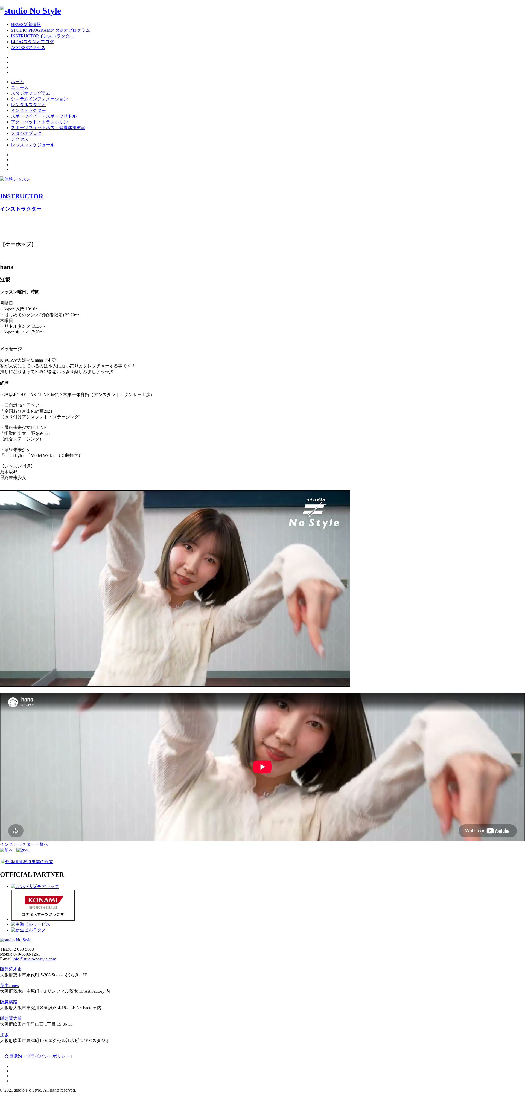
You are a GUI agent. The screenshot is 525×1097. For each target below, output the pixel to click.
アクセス (19, 139)
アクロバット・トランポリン (39, 122)
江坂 (4, 1034)
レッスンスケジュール (33, 145)
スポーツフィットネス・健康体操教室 (48, 127)
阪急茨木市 (11, 969)
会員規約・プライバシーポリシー (37, 1056)
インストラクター (28, 110)
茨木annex (9, 985)
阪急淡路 (9, 1002)
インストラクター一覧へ (24, 844)
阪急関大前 (11, 1018)
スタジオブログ (26, 133)
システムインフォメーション (39, 99)
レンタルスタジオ (28, 104)
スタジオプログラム (30, 93)
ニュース (19, 87)
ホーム (17, 81)
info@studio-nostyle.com (34, 959)
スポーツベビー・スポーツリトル (44, 116)
